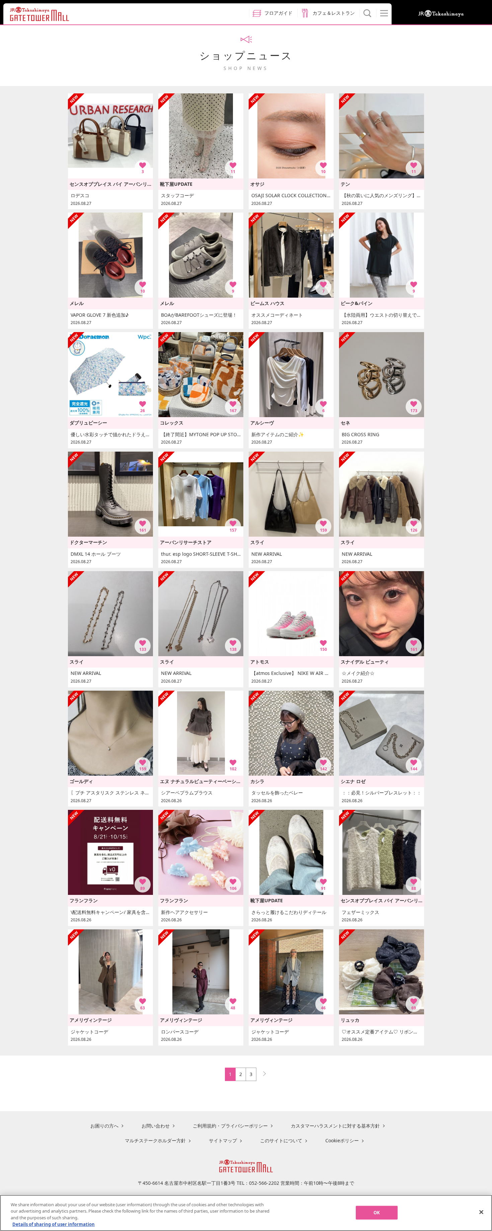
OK (377, 1213)
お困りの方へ (104, 1126)
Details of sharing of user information (53, 1224)
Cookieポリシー (342, 1140)
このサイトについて (281, 1140)
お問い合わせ (156, 1126)
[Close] (481, 1212)
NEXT (261, 1072)
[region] (246, 1213)
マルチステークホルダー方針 (155, 1140)
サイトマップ (223, 1140)
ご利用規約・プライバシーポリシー (230, 1126)
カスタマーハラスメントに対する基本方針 (335, 1126)
